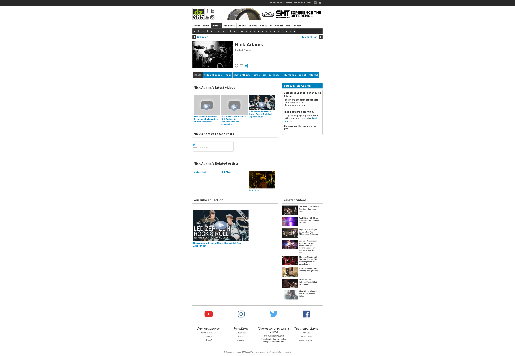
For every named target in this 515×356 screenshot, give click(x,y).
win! (288, 25)
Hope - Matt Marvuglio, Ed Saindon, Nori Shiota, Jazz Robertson (308, 231)
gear (228, 75)
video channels (213, 75)
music (297, 25)
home (197, 25)
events (279, 25)
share (209, 336)
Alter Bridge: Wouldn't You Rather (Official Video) (308, 293)
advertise (241, 332)
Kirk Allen (202, 37)
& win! (208, 340)
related (313, 75)
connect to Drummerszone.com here (291, 2)
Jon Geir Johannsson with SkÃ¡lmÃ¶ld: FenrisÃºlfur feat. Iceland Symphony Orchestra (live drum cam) (308, 247)
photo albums (242, 75)
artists (216, 25)
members (229, 25)
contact (241, 340)
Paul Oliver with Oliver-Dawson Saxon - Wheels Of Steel (309, 220)
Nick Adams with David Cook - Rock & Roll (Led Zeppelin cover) (260, 114)
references (289, 75)
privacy (306, 332)
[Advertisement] (302, 154)
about (241, 336)
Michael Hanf (310, 37)
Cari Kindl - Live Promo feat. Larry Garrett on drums (309, 209)
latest (197, 75)
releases (274, 75)
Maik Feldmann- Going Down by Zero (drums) (308, 269)
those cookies (306, 340)
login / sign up (208, 332)
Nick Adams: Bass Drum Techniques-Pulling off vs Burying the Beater (206, 119)
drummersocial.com (274, 335)
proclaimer (306, 336)
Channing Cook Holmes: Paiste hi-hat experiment (308, 282)
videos (242, 25)
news (206, 25)
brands (253, 25)
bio (264, 75)
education (266, 25)
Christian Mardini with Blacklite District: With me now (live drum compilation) (308, 260)
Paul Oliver (254, 190)
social (302, 75)
